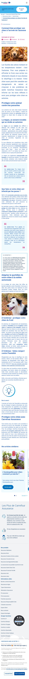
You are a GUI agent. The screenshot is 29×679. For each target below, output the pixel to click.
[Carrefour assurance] (5, 3)
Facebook (14, 39)
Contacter (6, 39)
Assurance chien (7, 16)
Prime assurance (5, 596)
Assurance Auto (5, 553)
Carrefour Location (5, 627)
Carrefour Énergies (5, 636)
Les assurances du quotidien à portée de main (12, 564)
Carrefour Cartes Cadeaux (7, 633)
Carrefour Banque (5, 621)
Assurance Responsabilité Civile (8, 601)
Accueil (2, 14)
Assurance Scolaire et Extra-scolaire (10, 556)
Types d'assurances (6, 587)
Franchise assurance (6, 599)
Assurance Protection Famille (8, 570)
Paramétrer (8, 673)
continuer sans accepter (9, 641)
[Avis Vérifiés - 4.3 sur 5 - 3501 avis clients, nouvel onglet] (19, 620)
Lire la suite (8, 487)
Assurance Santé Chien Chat (13, 14)
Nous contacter (4, 610)
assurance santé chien (15, 430)
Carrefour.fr (4, 618)
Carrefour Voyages (5, 624)
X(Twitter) (22, 39)
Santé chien (16, 16)
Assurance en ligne (5, 584)
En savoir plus (21, 9)
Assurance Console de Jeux (7, 559)
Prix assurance (4, 593)
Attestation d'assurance (7, 590)
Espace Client (4, 607)
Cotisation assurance (6, 604)
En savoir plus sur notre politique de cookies (17, 669)
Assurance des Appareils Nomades (9, 561)
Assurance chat (5, 573)
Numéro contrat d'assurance (8, 581)
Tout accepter (19, 673)
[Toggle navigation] (27, 3)
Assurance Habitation (6, 550)
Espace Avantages (5, 613)
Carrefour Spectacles (6, 630)
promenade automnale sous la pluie (17, 195)
